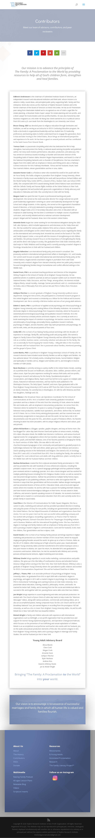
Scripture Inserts (20, 791)
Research (53, 762)
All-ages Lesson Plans (22, 780)
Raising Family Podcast (23, 777)
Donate (16, 765)
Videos (16, 788)
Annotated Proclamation (60, 758)
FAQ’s (15, 762)
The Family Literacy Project (61, 765)
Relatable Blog (19, 784)
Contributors (19, 758)
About (16, 751)
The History (18, 754)
